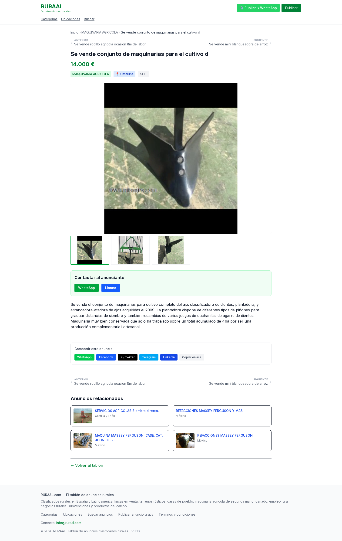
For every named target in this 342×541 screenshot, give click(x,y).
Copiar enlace (191, 357)
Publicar (291, 8)
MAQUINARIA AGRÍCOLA (99, 32)
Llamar (110, 288)
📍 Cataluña (124, 74)
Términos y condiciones (177, 514)
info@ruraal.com (68, 523)
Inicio (74, 32)
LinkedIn (169, 357)
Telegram (149, 357)
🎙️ (258, 8)
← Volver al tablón (86, 465)
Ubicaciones (70, 19)
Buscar (89, 19)
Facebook (106, 357)
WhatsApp (86, 288)
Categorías (49, 19)
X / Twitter (128, 357)
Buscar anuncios (100, 514)
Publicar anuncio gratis (135, 514)
